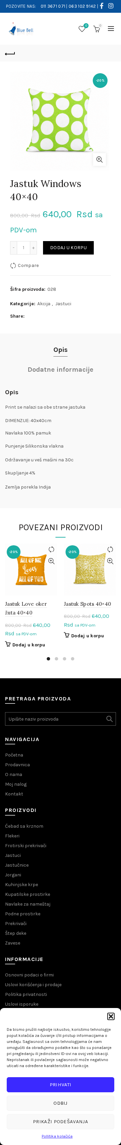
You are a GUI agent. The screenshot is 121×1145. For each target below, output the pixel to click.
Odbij (60, 1103)
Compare (28, 265)
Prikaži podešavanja (60, 1121)
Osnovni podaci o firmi (29, 975)
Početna (14, 755)
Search (109, 719)
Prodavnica (17, 765)
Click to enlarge (99, 159)
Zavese (12, 943)
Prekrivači (16, 923)
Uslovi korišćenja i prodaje (33, 985)
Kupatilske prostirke (27, 894)
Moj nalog (16, 784)
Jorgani (13, 875)
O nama (13, 774)
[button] (111, 1016)
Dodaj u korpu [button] (28, 645)
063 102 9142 (82, 6)
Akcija (43, 304)
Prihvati (60, 1085)
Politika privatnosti (26, 994)
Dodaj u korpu (68, 247)
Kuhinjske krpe (21, 884)
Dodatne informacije (60, 369)
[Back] (10, 53)
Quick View (51, 561)
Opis (60, 350)
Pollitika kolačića (57, 1136)
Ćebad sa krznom (24, 826)
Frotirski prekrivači (25, 846)
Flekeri (12, 836)
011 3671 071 (53, 6)
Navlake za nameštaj (27, 904)
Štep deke (15, 933)
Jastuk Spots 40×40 (87, 604)
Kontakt (14, 794)
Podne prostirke (22, 914)
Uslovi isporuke (21, 1004)
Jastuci (63, 304)
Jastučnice (17, 865)
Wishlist (86, 26)
